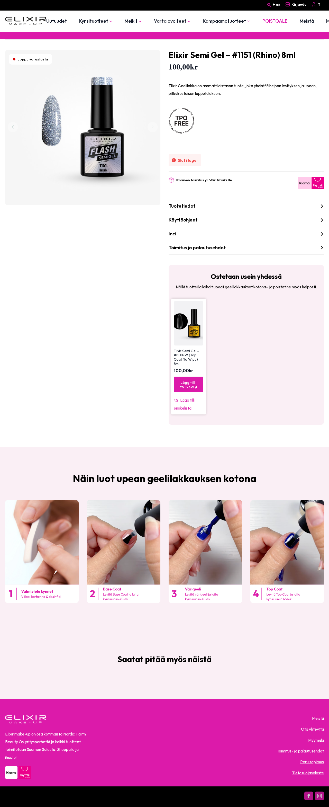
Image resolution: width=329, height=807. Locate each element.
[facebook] (308, 796)
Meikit (131, 21)
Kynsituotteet (93, 21)
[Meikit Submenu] (140, 21)
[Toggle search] (269, 9)
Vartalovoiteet (170, 21)
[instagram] (319, 796)
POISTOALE (274, 21)
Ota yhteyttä (312, 729)
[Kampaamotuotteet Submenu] (248, 21)
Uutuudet (56, 21)
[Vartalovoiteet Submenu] (188, 21)
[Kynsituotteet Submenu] (110, 21)
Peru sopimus (312, 761)
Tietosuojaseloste (308, 772)
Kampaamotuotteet (224, 21)
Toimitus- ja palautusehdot (300, 750)
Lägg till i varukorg (188, 384)
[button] (188, 404)
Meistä (307, 21)
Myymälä (316, 740)
